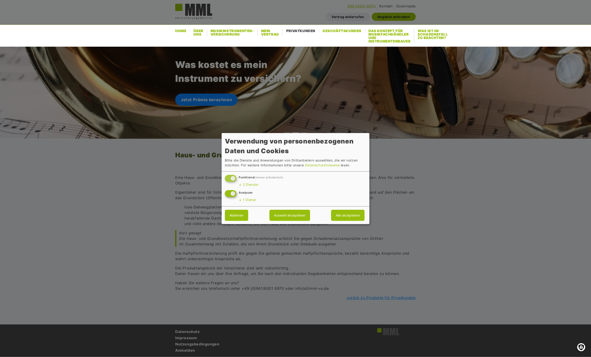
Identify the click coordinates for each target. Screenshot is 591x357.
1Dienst (247, 200)
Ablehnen (236, 215)
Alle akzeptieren (348, 215)
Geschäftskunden (342, 31)
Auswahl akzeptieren (289, 215)
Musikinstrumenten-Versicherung (232, 32)
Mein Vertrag (270, 32)
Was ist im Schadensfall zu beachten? (433, 34)
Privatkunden (300, 31)
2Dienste (248, 184)
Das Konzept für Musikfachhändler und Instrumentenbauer (389, 36)
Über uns (198, 32)
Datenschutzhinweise (322, 165)
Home (180, 31)
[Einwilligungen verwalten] (581, 347)
